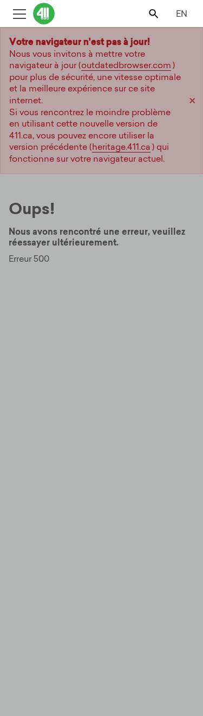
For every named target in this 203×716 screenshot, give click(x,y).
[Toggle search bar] (154, 13)
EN (181, 13)
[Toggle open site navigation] (19, 13)
